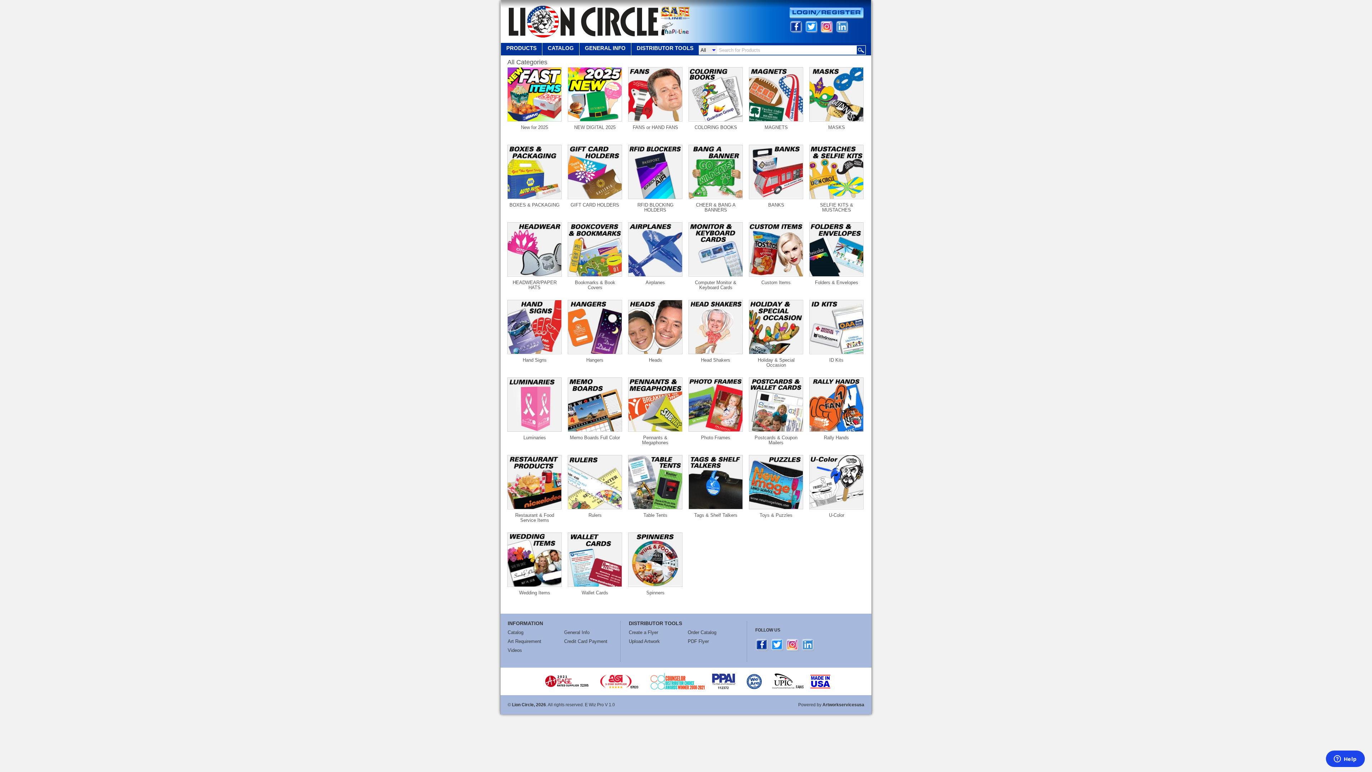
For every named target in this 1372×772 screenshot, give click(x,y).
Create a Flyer (643, 632)
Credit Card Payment (585, 641)
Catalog (561, 48)
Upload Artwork (644, 641)
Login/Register (827, 13)
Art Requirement (524, 641)
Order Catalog (702, 632)
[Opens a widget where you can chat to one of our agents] (1345, 759)
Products (521, 48)
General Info (577, 632)
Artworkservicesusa (843, 704)
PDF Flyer (698, 641)
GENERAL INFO (605, 48)
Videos (515, 650)
